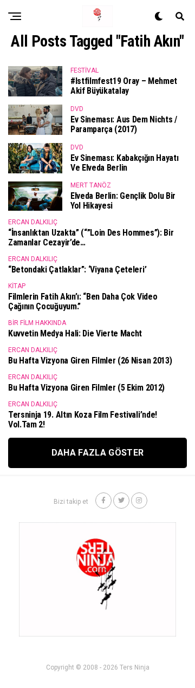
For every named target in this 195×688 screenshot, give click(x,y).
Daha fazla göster (97, 452)
